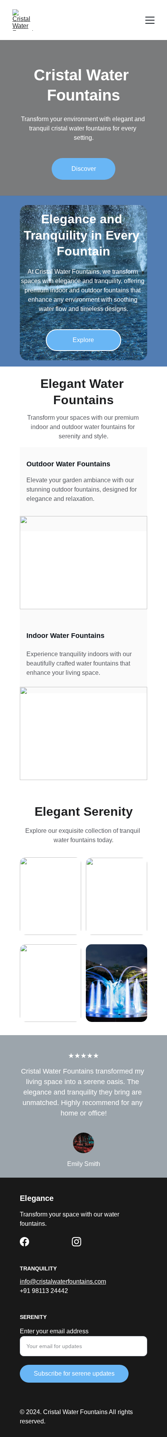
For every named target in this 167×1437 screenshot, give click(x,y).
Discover (83, 168)
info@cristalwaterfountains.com (63, 1281)
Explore (83, 340)
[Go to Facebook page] (24, 1241)
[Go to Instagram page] (76, 1241)
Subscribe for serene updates (74, 1373)
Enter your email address (54, 1331)
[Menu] (150, 20)
